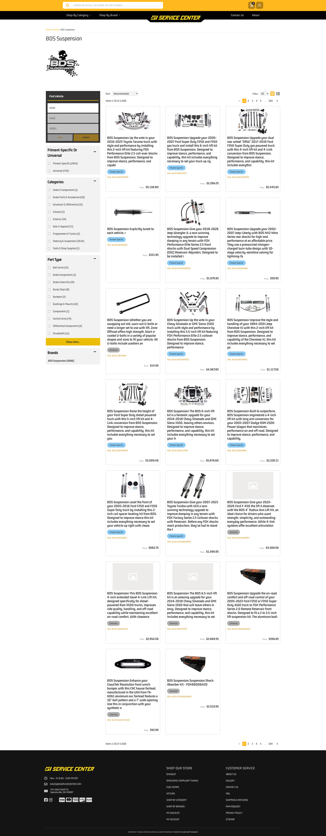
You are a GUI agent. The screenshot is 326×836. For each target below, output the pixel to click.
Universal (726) (61, 170)
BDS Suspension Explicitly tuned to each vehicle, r (130, 231)
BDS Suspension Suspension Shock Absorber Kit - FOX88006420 (190, 682)
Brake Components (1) (64, 274)
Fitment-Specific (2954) (65, 163)
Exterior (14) (59, 219)
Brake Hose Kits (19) (63, 282)
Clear (60, 137)
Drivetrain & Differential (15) (68, 204)
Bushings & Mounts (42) (65, 303)
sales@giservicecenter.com (65, 784)
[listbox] (73, 108)
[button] (113, 5)
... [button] (265, 100)
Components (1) (61, 311)
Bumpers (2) (59, 296)
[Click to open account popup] (259, 5)
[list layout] (278, 93)
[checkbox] (49, 163)
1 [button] (244, 100)
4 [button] (256, 100)
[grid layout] (272, 93)
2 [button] (248, 100)
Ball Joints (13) (60, 267)
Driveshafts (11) (61, 333)
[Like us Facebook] (46, 800)
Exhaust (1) (59, 211)
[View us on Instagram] (50, 800)
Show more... (73, 341)
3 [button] (252, 100)
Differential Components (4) (67, 325)
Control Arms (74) (62, 318)
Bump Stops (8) (61, 289)
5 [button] (260, 100)
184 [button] (270, 100)
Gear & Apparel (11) (63, 226)
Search (86, 137)
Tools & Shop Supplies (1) (66, 248)
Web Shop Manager (190, 832)
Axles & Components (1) (65, 189)
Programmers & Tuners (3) (66, 233)
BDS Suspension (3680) (61, 360)
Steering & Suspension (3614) (68, 240)
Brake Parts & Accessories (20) (69, 197)
